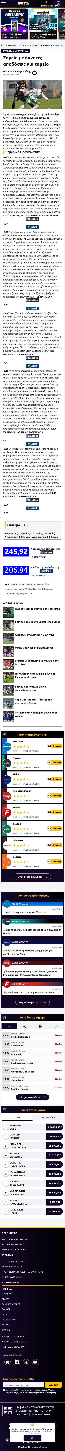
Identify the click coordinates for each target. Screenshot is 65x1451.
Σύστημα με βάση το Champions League (37, 621)
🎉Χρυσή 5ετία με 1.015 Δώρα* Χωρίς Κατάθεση (29, 992)
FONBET (6, 1309)
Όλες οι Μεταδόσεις (30, 1097)
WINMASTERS (8, 1319)
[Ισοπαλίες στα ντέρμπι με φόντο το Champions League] (8, 677)
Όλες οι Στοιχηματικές (30, 876)
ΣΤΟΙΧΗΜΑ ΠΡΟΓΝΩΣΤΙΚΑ (12, 45)
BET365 (5, 1314)
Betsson (17, 856)
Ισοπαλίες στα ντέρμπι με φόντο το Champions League (35, 675)
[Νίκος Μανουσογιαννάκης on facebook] (34, 73)
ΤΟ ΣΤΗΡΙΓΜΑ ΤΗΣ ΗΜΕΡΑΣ (15, 1239)
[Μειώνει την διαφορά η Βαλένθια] (8, 651)
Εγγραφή (53, 1384)
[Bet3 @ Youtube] (35, 1362)
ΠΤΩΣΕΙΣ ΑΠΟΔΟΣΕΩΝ (13, 1261)
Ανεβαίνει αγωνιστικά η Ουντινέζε (34, 634)
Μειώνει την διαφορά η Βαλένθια (34, 647)
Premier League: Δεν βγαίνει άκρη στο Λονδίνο (37, 662)
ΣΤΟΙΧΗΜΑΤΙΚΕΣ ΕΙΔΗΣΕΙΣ (15, 1341)
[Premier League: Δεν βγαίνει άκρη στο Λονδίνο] (8, 664)
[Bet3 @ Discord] (7, 1362)
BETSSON (6, 1324)
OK (32, 1437)
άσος (47, 584)
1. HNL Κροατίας (45, 589)
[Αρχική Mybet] (32, 227)
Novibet (17, 757)
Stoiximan (18, 741)
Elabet (16, 774)
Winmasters (19, 840)
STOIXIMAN (7, 1288)
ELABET (5, 1299)
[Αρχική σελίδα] (2, 45)
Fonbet (17, 807)
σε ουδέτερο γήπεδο (14, 589)
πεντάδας (51, 548)
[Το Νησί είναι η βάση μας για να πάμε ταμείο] (8, 716)
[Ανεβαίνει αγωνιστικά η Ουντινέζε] (8, 638)
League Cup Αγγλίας (35, 584)
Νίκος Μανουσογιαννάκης (17, 71)
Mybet (21, 584)
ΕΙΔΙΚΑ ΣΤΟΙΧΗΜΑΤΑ (12, 1266)
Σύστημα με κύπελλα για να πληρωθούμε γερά (30, 688)
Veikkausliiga (31, 589)
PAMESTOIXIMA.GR (11, 1304)
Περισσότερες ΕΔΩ (30, 1002)
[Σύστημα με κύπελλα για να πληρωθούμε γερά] (8, 690)
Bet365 (17, 823)
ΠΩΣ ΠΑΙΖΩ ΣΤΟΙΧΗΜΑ (13, 1346)
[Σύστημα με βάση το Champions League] (8, 625)
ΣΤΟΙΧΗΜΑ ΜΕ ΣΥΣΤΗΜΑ (30, 45)
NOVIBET (6, 1294)
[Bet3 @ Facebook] (17, 1362)
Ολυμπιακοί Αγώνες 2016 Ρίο (18, 593)
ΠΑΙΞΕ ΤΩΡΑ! (39, 557)
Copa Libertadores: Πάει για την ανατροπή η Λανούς (33, 701)
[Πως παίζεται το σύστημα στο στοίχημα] (8, 612)
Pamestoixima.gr (22, 790)
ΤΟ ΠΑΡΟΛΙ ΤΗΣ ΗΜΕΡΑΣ (14, 1249)
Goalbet (14, 584)
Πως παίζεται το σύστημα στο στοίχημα (37, 608)
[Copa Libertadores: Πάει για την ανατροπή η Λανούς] (8, 703)
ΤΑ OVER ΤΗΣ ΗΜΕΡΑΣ (13, 1244)
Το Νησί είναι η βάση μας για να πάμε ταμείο (36, 714)
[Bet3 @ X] (26, 1362)
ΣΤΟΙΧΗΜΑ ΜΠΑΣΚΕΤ (12, 1276)
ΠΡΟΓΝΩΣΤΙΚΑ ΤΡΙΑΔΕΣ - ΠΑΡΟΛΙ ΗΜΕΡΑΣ (22, 1271)
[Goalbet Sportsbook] (32, 219)
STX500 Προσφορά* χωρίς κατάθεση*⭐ (24, 912)
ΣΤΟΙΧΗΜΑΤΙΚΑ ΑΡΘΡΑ (13, 1336)
